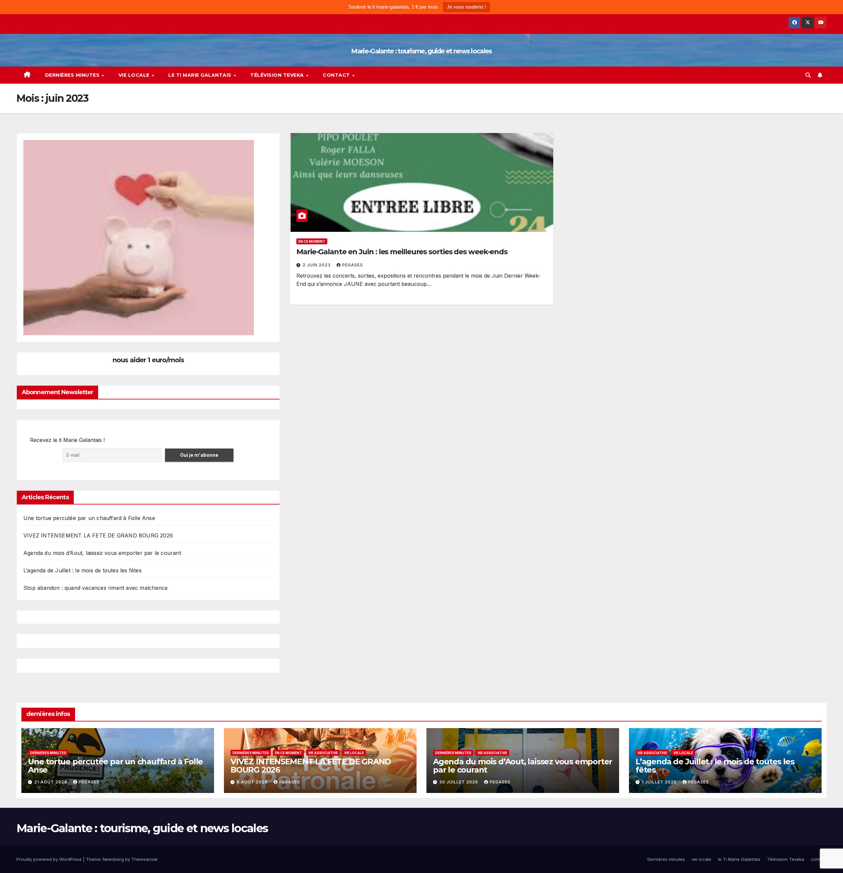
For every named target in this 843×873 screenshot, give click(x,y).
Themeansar (144, 859)
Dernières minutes (73, 75)
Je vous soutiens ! (466, 7)
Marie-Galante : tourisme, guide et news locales (421, 51)
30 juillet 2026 (459, 781)
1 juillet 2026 (660, 781)
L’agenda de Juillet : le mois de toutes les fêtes (82, 570)
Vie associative (323, 753)
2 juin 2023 (317, 264)
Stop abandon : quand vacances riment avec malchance (95, 588)
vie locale (135, 75)
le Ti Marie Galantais (200, 75)
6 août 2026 (253, 781)
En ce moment (311, 241)
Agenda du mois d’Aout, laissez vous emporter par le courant (102, 553)
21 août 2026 (51, 781)
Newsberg (113, 859)
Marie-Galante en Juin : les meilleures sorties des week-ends (401, 251)
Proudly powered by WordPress (49, 859)
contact (337, 75)
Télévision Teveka (277, 75)
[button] (808, 75)
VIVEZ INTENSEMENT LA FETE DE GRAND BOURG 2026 (98, 535)
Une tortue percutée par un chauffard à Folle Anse (89, 518)
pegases (352, 264)
